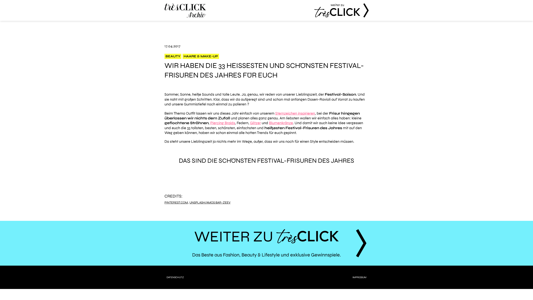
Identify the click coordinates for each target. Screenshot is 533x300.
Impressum (359, 277)
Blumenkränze (281, 123)
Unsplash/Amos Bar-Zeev (209, 202)
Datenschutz (175, 277)
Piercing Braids (222, 123)
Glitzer (255, 123)
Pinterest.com (176, 202)
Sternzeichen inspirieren (295, 113)
